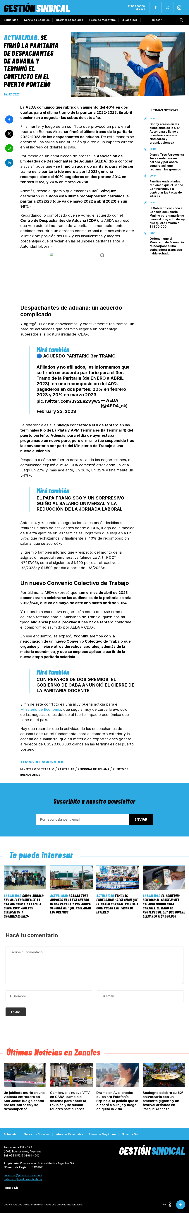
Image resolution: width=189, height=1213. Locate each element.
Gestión (37, 8)
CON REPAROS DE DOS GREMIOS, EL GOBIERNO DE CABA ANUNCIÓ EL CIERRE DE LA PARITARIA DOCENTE (85, 685)
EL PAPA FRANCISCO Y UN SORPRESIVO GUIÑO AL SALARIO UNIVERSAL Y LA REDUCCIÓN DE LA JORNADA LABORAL (80, 503)
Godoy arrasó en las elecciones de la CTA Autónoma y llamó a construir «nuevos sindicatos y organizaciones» (165, 133)
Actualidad (11, 19)
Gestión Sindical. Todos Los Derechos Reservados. (53, 1204)
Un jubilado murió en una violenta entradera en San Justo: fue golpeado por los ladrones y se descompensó (24, 1101)
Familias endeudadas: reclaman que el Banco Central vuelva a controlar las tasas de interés (166, 188)
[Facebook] (156, 8)
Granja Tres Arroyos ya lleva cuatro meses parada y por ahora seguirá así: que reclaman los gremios (167, 162)
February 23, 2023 (56, 411)
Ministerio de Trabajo (37, 769)
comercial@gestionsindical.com (23, 1175)
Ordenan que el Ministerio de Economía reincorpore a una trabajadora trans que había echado (167, 246)
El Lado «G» (130, 19)
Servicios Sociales (37, 19)
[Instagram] (179, 8)
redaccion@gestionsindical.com (23, 1179)
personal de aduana (93, 769)
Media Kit (11, 1188)
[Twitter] (167, 8)
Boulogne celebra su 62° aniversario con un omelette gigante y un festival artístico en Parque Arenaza (163, 1101)
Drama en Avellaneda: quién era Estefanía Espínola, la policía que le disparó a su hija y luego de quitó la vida (117, 1101)
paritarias (66, 769)
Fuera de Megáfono (102, 19)
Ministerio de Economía (40, 709)
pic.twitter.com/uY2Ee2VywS (69, 401)
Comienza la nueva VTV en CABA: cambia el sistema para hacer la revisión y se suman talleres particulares (70, 1101)
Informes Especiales (69, 19)
